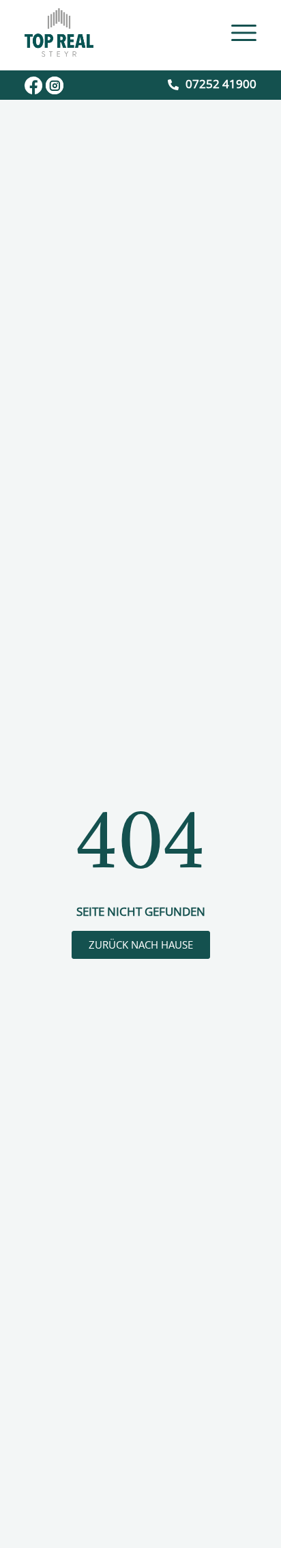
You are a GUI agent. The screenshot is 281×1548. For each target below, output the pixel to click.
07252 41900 (221, 84)
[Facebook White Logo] (33, 85)
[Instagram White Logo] (54, 85)
